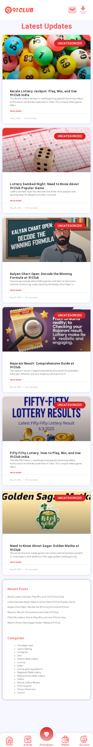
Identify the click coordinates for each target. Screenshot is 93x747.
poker (20, 665)
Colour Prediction (26, 689)
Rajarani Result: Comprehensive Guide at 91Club (33, 612)
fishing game (24, 686)
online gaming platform (30, 669)
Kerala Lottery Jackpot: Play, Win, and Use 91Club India (35, 597)
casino (21, 692)
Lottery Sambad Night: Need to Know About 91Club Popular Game (41, 602)
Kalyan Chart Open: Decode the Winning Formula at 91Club (38, 607)
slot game (22, 652)
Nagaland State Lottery (29, 672)
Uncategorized (25, 645)
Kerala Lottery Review (28, 682)
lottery (20, 679)
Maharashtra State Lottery (31, 676)
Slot (19, 655)
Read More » (16, 111)
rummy (21, 662)
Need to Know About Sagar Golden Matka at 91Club (33, 623)
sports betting (24, 649)
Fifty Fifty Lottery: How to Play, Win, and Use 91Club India (36, 617)
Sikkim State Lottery (27, 659)
